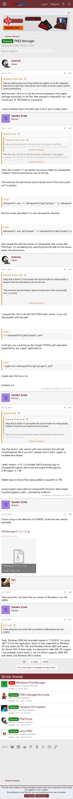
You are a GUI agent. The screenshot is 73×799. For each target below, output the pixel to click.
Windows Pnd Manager (30, 682)
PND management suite (34, 695)
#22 (70, 128)
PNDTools (25, 719)
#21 (70, 73)
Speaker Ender (11, 45)
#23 (70, 269)
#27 (70, 619)
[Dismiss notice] (68, 13)
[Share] (65, 73)
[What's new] (63, 4)
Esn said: (7, 625)
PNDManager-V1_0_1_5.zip (15, 531)
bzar (10, 697)
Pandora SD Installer (32, 707)
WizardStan (13, 734)
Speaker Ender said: (13, 78)
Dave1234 (13, 710)
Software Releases (30, 685)
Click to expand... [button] (37, 149)
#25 (70, 514)
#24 (70, 407)
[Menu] (4, 4)
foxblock (12, 722)
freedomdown (14, 685)
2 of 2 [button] (46, 661)
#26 (70, 592)
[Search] (69, 4)
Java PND (25, 731)
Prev (35, 661)
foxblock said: (9, 133)
